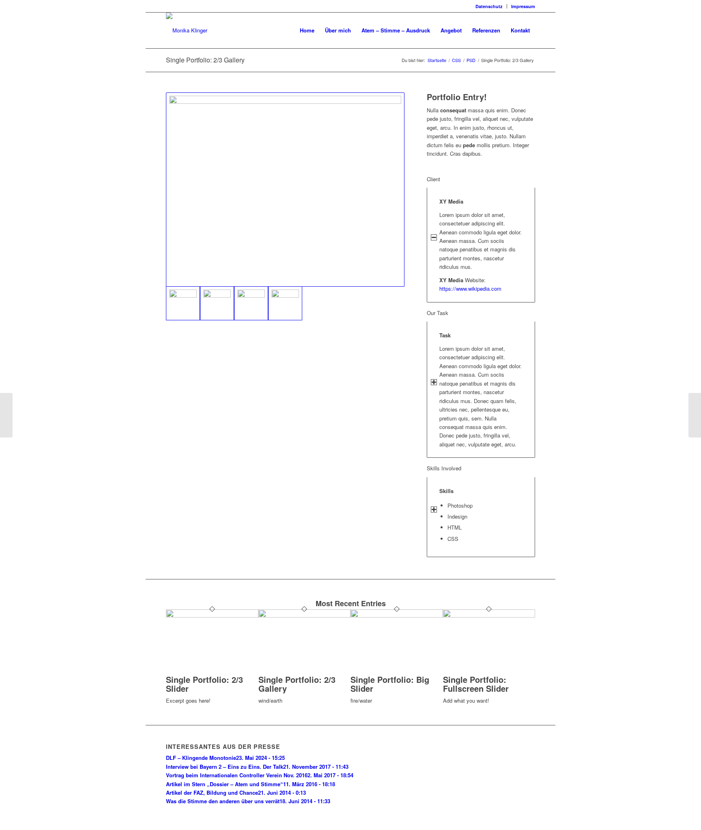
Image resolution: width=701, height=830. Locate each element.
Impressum (523, 6)
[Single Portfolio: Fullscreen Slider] (489, 615)
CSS (456, 60)
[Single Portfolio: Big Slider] (396, 615)
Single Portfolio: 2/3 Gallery (205, 59)
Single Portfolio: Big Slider (389, 683)
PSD (471, 60)
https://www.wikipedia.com (470, 288)
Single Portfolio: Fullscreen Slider (476, 683)
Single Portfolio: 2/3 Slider (204, 683)
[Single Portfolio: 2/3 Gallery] (304, 615)
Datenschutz (489, 6)
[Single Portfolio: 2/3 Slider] (212, 615)
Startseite (437, 60)
